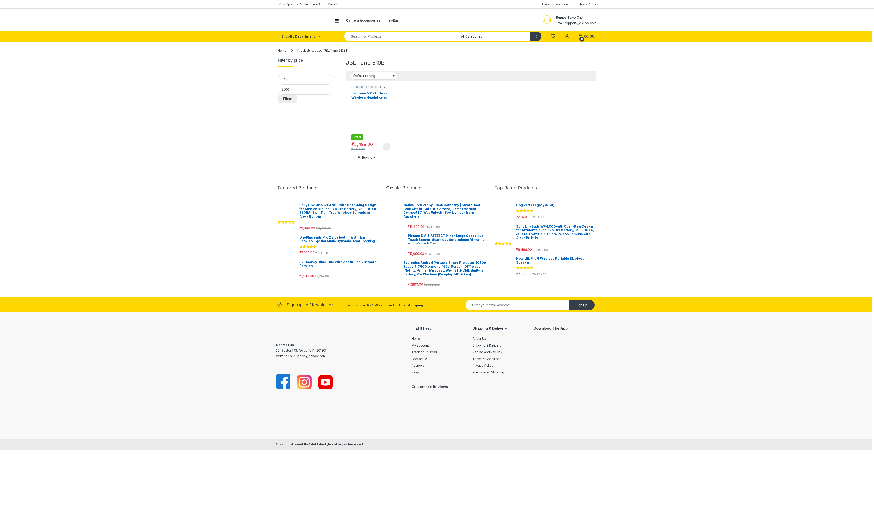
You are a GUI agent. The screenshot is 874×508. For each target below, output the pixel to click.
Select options (385, 147)
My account (564, 4)
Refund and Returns (487, 352)
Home (282, 50)
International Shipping (488, 372)
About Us (333, 4)
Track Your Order (424, 352)
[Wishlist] (552, 36)
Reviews (418, 365)
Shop (545, 4)
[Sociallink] (283, 381)
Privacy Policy (483, 365)
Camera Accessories (363, 20)
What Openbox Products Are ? (299, 4)
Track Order (587, 4)
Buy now (368, 157)
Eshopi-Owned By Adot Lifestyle (305, 444)
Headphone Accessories (367, 87)
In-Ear (393, 20)
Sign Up (581, 305)
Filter (287, 99)
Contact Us (420, 359)
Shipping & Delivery (487, 345)
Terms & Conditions (487, 359)
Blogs (416, 372)
